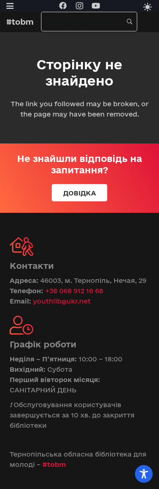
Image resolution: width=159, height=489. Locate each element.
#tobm (54, 464)
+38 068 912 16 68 (74, 290)
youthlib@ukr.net (62, 301)
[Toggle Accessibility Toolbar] (143, 473)
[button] (9, 6)
